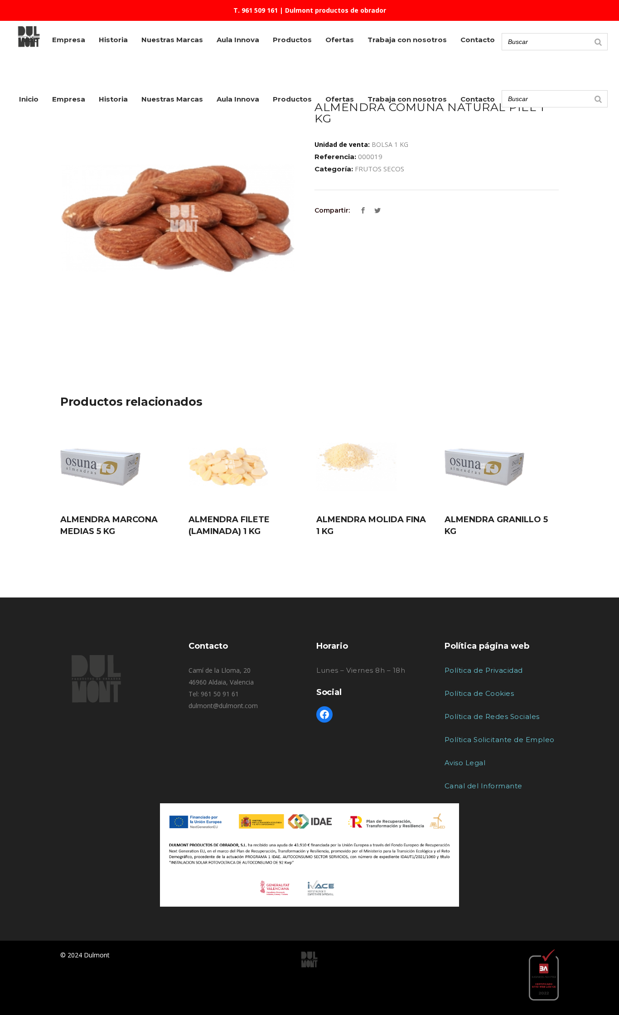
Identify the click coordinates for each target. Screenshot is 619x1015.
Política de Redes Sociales (492, 716)
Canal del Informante (483, 786)
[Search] (598, 99)
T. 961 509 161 (255, 10)
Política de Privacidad (484, 670)
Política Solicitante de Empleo (500, 739)
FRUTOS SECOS (379, 168)
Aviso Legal (465, 762)
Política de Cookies (479, 693)
